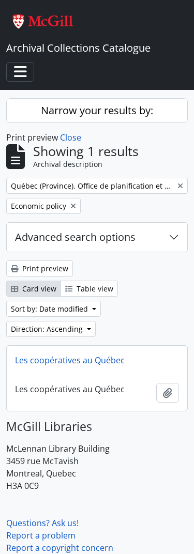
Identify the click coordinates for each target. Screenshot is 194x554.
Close (70, 137)
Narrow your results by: (97, 110)
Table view (93, 289)
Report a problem (41, 535)
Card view (38, 289)
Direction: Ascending (48, 329)
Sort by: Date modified (50, 309)
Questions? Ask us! (42, 523)
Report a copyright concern (59, 547)
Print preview (44, 268)
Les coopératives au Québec (70, 360)
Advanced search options (75, 237)
